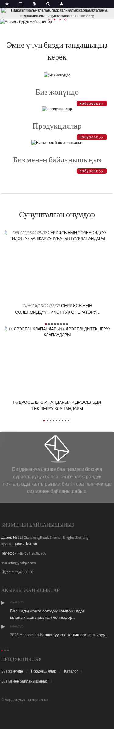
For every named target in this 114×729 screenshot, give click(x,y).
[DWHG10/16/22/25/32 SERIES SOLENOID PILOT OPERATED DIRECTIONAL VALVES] (57, 235)
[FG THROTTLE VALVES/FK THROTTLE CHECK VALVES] (57, 331)
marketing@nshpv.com (18, 562)
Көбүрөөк (88, 103)
